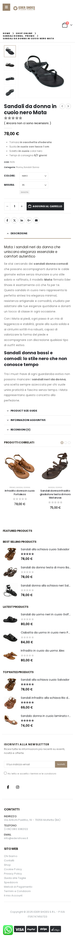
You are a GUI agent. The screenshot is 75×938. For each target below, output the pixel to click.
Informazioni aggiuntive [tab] (28, 420)
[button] (23, 72)
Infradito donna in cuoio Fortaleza (20, 492)
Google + (29, 220)
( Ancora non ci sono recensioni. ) (27, 123)
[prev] (62, 106)
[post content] (20, 466)
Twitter (14, 220)
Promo (19, 167)
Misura (9, 184)
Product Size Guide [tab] (24, 410)
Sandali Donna (31, 167)
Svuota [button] (24, 192)
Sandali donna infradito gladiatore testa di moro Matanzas (55, 494)
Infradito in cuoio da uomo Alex (42, 651)
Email (36, 220)
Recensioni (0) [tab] (20, 429)
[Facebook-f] (8, 787)
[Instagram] (18, 787)
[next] (68, 106)
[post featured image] (10, 554)
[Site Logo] (24, 8)
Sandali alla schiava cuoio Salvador (45, 549)
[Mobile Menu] (6, 7)
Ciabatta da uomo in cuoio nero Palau (47, 632)
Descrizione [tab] (19, 233)
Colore (9, 175)
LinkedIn (22, 220)
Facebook (7, 220)
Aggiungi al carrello (47, 206)
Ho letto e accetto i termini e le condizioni (32, 773)
